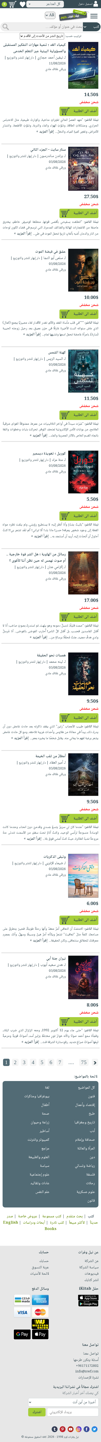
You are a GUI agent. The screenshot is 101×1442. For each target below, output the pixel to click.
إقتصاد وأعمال (85, 1105)
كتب (91, 1216)
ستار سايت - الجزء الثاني (48, 150)
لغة (47, 1088)
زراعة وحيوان (40, 1122)
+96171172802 (87, 1366)
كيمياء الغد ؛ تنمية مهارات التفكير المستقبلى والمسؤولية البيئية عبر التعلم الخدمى (34, 48)
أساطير (44, 1131)
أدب (92, 1131)
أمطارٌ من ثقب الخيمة (50, 756)
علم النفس (42, 1192)
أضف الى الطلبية (85, 111)
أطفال (45, 1105)
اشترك (36, 1412)
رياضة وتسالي (85, 1166)
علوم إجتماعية (39, 1175)
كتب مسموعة (52, 1216)
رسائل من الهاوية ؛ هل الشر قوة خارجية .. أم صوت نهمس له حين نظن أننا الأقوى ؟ (36, 557)
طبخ (92, 1114)
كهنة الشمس (57, 352)
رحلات (90, 1183)
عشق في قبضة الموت (50, 252)
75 (84, 1062)
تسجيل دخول (85, 4)
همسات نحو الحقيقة (51, 655)
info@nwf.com (87, 1372)
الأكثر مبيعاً (77, 1223)
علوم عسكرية (86, 1192)
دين (92, 1157)
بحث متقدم (74, 1216)
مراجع (45, 1148)
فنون (91, 1096)
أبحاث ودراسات (34, 1223)
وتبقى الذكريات (54, 857)
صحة (45, 1114)
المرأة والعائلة (86, 1148)
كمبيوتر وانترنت (38, 1140)
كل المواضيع (86, 1088)
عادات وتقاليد (39, 1183)
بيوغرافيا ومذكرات (36, 1096)
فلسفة (90, 1175)
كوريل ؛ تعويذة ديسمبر (49, 454)
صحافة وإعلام (85, 1140)
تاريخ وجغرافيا (84, 1122)
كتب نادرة (57, 1223)
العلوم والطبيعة (38, 1157)
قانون (91, 1201)
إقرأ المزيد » (45, 132)
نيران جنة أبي (56, 959)
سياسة (44, 1166)
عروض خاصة (27, 1216)
